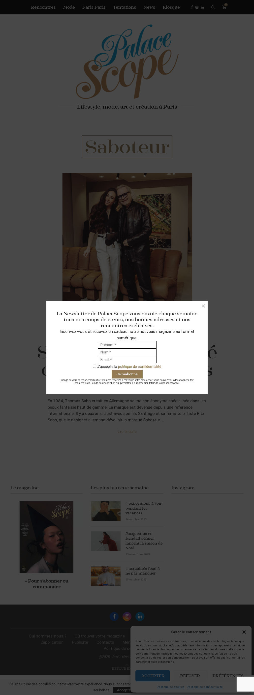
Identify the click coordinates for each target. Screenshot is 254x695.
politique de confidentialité (139, 367)
